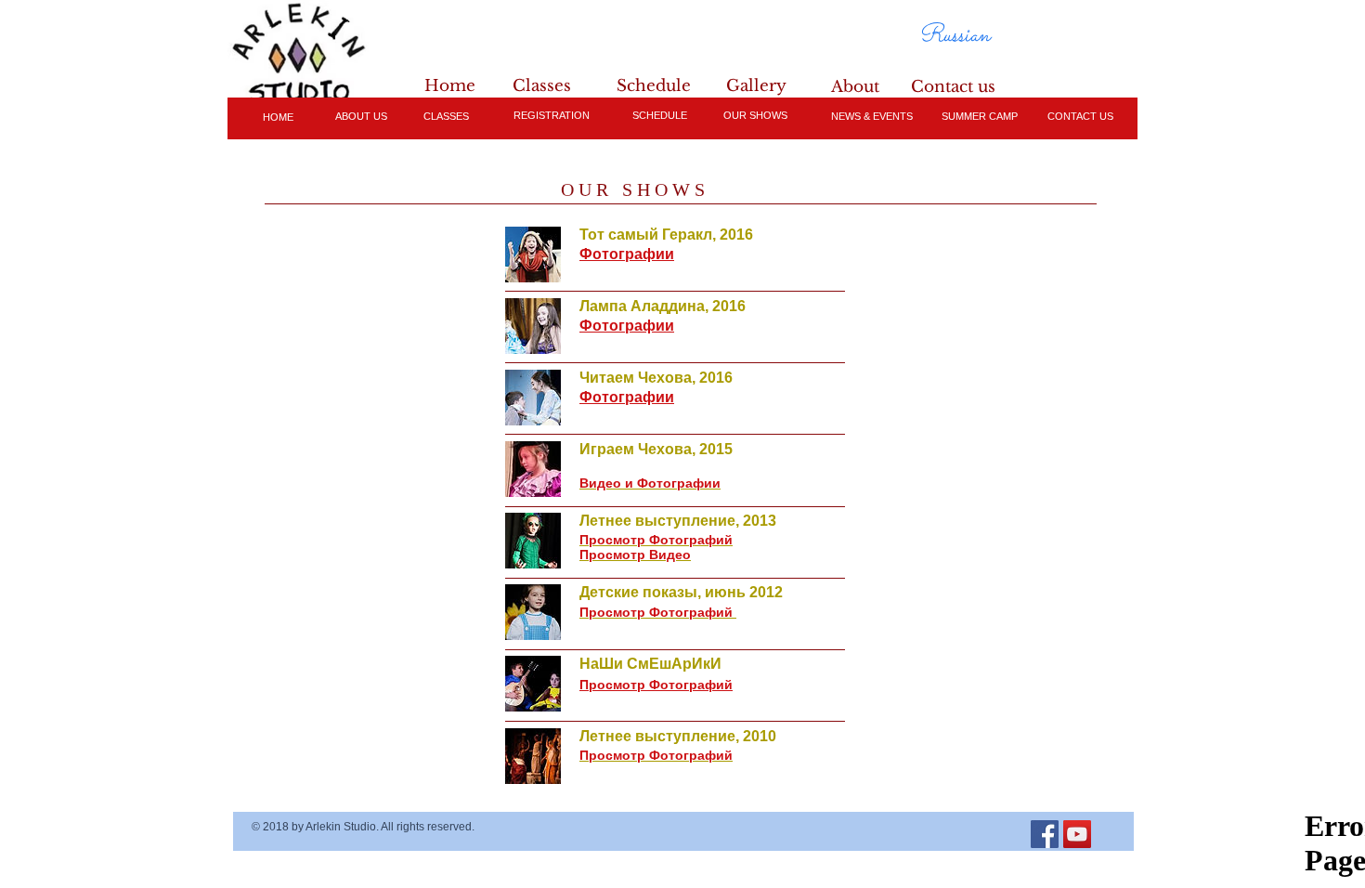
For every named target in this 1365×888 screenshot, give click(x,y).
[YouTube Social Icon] (1077, 834)
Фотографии (626, 325)
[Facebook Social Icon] (1045, 834)
